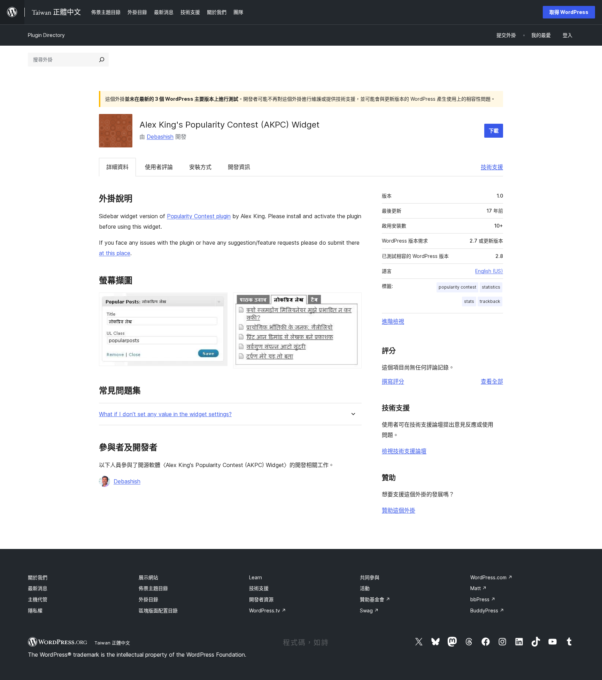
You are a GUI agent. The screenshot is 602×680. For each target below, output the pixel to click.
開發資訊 (239, 166)
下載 (494, 130)
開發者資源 (261, 599)
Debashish (160, 136)
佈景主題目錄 (153, 588)
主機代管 (37, 599)
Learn (255, 577)
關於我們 (37, 577)
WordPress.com (491, 577)
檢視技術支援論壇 (404, 451)
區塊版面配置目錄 (158, 610)
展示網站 (148, 577)
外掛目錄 (148, 599)
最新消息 (37, 588)
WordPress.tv (267, 610)
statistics (491, 287)
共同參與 (369, 577)
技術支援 (492, 166)
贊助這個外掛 (398, 510)
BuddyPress (487, 610)
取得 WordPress (568, 12)
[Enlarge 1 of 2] (218, 301)
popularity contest (457, 287)
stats (469, 301)
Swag (369, 610)
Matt (478, 588)
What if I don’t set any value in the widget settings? (165, 414)
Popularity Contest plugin (199, 216)
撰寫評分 (393, 381)
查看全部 (492, 381)
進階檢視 (393, 321)
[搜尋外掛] (102, 60)
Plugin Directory (46, 35)
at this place (114, 253)
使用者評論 (159, 166)
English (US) (489, 271)
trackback (490, 301)
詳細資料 (117, 166)
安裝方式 (200, 166)
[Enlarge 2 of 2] (352, 301)
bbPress (482, 599)
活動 (365, 588)
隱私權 (35, 610)
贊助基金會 (375, 599)
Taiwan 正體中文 (112, 642)
